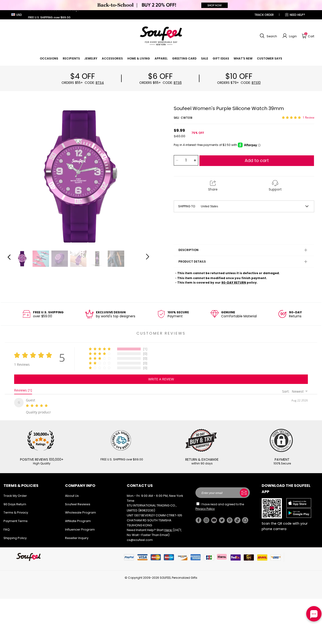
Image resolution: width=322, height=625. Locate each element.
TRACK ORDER (264, 15)
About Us (72, 495)
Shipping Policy (15, 537)
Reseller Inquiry (76, 537)
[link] (49, 58)
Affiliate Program (78, 520)
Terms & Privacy (16, 511)
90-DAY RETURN (233, 283)
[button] (268, 36)
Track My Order (15, 495)
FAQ (7, 528)
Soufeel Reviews (77, 503)
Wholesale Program (80, 511)
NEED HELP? (297, 15)
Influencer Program (80, 528)
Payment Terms (16, 520)
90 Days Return (15, 503)
